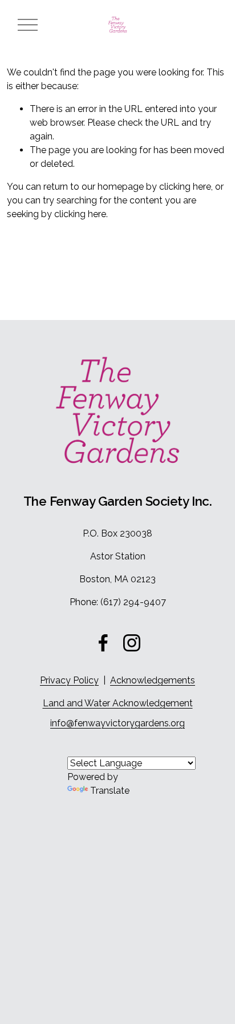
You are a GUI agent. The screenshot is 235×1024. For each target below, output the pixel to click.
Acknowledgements (152, 680)
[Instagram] (132, 643)
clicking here (185, 186)
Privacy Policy (69, 680)
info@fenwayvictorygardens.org (117, 723)
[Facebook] (103, 643)
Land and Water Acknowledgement (118, 703)
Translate (109, 790)
